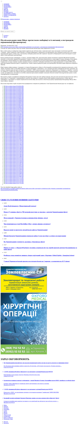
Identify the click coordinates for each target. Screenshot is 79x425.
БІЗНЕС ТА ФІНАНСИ (10, 15)
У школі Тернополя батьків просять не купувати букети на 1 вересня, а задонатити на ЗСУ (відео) (37, 261)
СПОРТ (6, 8)
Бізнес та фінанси (8, 417)
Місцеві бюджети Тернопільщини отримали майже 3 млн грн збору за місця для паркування (35, 236)
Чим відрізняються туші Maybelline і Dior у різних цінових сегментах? (27, 224)
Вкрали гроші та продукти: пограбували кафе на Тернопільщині (25, 230)
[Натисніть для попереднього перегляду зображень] (32, 47)
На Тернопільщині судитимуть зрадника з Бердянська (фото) (24, 242)
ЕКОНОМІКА (7, 6)
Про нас (6, 421)
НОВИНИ (6, 4)
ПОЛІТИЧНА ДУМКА (10, 13)
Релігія (5, 413)
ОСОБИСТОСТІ (8, 12)
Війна (5, 405)
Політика (6, 408)
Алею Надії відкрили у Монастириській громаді (20, 206)
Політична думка (8, 419)
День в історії (7, 415)
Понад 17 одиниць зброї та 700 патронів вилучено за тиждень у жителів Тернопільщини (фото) (36, 212)
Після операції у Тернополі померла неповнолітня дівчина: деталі (26, 218)
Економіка (6, 409)
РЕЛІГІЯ (6, 11)
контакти (6, 16)
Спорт (5, 410)
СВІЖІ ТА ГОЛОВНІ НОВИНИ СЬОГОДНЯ (19, 200)
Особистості (7, 416)
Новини (6, 406)
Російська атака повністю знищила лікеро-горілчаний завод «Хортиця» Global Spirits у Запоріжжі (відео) (39, 255)
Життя (5, 412)
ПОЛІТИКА (7, 5)
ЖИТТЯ (6, 9)
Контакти (6, 423)
